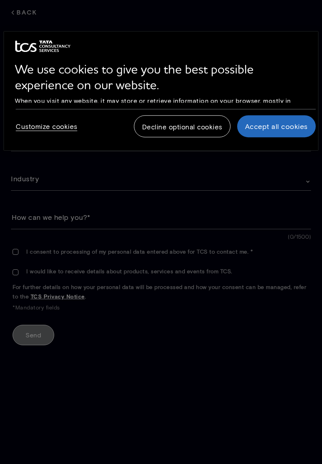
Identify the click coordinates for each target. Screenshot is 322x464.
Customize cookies (46, 126)
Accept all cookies (276, 126)
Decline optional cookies (182, 127)
